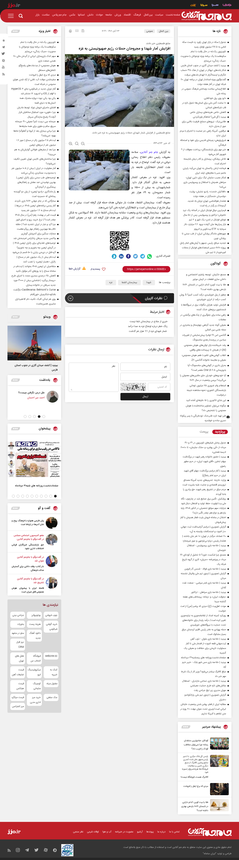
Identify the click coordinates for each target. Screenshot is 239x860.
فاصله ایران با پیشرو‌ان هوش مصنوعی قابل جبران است (28, 590)
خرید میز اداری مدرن (35, 699)
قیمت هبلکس (20, 686)
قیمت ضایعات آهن (18, 672)
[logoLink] (206, 15)
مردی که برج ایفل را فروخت (195, 786)
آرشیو (140, 832)
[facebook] (128, 256)
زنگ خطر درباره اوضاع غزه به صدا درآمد (147, 326)
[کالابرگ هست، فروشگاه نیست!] (218, 767)
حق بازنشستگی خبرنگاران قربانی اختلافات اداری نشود (28, 546)
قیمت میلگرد (17, 697)
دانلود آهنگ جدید (35, 635)
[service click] (193, 5)
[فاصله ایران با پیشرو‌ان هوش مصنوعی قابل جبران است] (52, 585)
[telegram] (3, 48)
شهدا (148, 282)
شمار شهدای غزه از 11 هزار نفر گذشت (148, 331)
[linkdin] (121, 256)
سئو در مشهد (18, 633)
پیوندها (150, 832)
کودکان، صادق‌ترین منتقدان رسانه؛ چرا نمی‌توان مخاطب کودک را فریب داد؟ (196, 745)
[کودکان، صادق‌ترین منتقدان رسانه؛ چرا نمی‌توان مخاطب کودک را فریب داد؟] (218, 744)
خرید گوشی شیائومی (51, 626)
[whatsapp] (149, 256)
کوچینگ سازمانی (37, 686)
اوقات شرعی (93, 832)
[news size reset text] (77, 144)
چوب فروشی (51, 615)
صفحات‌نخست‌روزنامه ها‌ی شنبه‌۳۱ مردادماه (36, 486)
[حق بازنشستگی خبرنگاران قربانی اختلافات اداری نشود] (52, 542)
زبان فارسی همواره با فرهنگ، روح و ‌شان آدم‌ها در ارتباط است (28, 522)
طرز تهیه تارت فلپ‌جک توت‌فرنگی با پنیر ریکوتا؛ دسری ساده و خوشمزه (203, 418)
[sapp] (3, 68)
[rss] (3, 75)
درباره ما (161, 832)
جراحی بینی (18, 615)
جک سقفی (51, 697)
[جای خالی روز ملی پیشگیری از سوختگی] (10, 397)
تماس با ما (174, 832)
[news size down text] (83, 144)
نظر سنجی (78, 832)
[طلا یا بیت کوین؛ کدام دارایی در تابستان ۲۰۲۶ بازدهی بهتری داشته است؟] (218, 806)
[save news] (82, 31)
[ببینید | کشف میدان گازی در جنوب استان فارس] (34, 343)
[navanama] (227, 5)
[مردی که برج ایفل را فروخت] (218, 789)
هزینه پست (35, 624)
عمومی (149, 31)
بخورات (20, 624)
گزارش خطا (74, 269)
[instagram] (3, 41)
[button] (43, 416)
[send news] (77, 31)
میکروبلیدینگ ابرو (34, 672)
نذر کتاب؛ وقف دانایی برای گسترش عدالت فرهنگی (28, 568)
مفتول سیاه (52, 684)
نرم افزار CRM (20, 644)
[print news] (70, 31)
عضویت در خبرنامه (124, 832)
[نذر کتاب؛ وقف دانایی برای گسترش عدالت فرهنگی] (52, 563)
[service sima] (204, 5)
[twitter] (3, 54)
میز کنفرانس (18, 706)
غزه (110, 282)
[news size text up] (71, 144)
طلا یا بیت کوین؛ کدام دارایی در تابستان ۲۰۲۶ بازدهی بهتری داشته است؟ (194, 806)
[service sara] (215, 5)
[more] (185, 726)
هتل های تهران (19, 658)
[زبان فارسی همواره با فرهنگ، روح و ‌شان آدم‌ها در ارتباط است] (52, 523)
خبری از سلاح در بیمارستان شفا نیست (148, 321)
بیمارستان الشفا (129, 282)
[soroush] (114, 256)
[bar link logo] (13, 6)
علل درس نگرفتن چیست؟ (42, 393)
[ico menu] (12, 15)
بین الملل (163, 31)
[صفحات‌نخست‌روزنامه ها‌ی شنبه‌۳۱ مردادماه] (34, 459)
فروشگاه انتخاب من (36, 658)
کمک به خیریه (53, 672)
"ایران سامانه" (209, 854)
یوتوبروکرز (36, 615)
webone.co (51, 656)
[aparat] (3, 61)
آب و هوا (107, 832)
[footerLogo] (210, 832)
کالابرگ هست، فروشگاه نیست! (194, 777)
